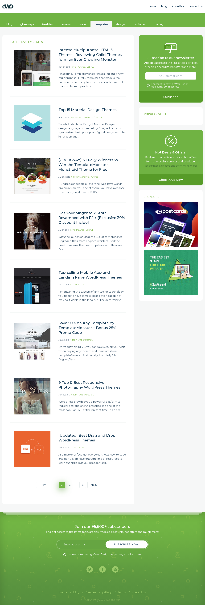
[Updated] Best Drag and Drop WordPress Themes (86, 437)
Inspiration (140, 24)
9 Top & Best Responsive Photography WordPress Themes (89, 385)
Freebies (47, 24)
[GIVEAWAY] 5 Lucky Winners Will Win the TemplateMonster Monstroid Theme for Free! (89, 165)
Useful (82, 24)
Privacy (107, 592)
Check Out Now (171, 180)
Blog (164, 6)
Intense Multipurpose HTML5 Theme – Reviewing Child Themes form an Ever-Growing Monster (90, 55)
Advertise (178, 6)
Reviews (66, 24)
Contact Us (196, 6)
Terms (122, 592)
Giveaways (27, 24)
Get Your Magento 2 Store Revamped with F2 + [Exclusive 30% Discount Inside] (91, 218)
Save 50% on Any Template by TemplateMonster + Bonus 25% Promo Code (87, 328)
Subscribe (170, 97)
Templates (101, 24)
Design (120, 24)
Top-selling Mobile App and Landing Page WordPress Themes (90, 275)
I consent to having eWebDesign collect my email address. (170, 85)
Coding (159, 24)
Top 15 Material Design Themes (87, 109)
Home (152, 6)
